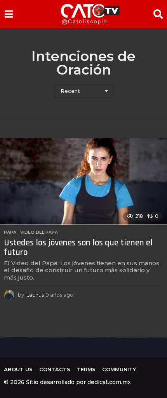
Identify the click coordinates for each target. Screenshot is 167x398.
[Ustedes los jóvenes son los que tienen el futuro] (83, 182)
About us (18, 369)
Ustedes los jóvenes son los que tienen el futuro (78, 247)
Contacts (54, 369)
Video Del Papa (39, 232)
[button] (9, 14)
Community (119, 369)
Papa (10, 232)
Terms (86, 369)
